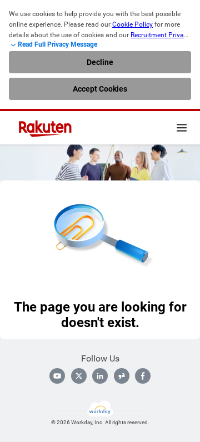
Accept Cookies (100, 88)
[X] (79, 376)
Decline (100, 62)
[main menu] (181, 127)
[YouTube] (57, 376)
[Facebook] (143, 376)
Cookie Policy (132, 24)
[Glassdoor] (121, 376)
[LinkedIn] (100, 376)
